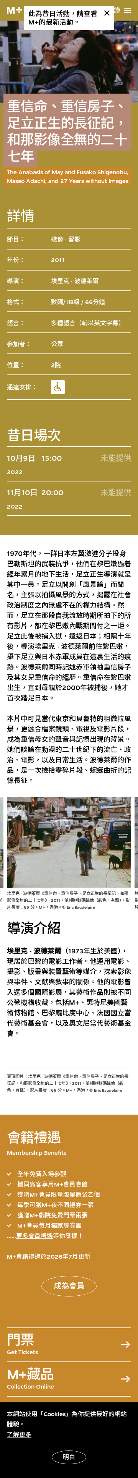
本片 (14, 719)
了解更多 (19, 1434)
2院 (56, 365)
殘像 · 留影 (65, 239)
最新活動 (59, 22)
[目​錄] (127, 10)
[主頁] (14, 10)
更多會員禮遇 (34, 1236)
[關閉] (107, 13)
